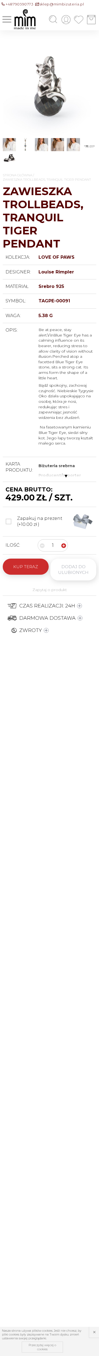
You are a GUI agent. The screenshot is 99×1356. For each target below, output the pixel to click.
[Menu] (7, 19)
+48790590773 (20, 4)
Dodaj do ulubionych (73, 569)
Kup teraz (25, 566)
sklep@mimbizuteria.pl (62, 4)
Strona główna (17, 175)
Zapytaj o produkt (49, 589)
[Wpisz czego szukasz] (44, 20)
